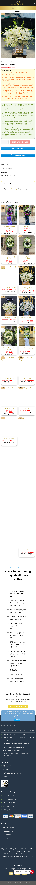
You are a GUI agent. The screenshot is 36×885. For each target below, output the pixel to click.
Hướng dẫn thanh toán (10, 799)
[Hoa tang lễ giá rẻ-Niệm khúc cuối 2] (9, 245)
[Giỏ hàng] (13, 8)
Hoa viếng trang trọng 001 (27, 348)
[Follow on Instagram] (17, 865)
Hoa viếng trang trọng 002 (9, 227)
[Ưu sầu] (27, 482)
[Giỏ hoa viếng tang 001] (9, 306)
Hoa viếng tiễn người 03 (9, 438)
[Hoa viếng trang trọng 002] (9, 215)
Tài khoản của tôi (8, 766)
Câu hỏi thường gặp (9, 806)
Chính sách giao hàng (9, 803)
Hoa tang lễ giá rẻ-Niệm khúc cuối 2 (9, 257)
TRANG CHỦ (18, 8)
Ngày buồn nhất (9, 408)
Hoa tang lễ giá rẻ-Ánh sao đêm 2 (26, 257)
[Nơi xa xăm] (27, 397)
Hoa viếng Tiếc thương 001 (26, 318)
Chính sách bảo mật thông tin (12, 773)
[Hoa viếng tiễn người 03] (9, 427)
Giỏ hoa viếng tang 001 (9, 317)
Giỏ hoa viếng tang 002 (9, 287)
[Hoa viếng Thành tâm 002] (27, 275)
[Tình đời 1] (27, 215)
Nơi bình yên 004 (27, 378)
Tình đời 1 (26, 226)
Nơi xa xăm (27, 408)
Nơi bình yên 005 (9, 378)
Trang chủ (4, 62)
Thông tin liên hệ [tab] (6, 168)
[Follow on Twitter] (19, 865)
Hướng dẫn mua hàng (9, 796)
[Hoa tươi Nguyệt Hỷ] (18, 3)
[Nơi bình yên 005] (9, 366)
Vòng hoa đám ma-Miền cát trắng (9, 348)
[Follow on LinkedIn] (21, 865)
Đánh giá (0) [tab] (4, 164)
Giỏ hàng (6, 769)
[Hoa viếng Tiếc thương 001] (27, 306)
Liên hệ (5, 838)
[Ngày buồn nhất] (9, 397)
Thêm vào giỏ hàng (20, 142)
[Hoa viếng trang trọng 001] (27, 336)
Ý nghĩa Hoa (7, 834)
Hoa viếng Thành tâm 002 (27, 288)
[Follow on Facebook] (14, 865)
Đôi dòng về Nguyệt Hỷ (10, 827)
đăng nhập (13, 189)
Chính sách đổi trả (8, 810)
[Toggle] (8, 591)
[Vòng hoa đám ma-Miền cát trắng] (9, 336)
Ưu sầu (27, 550)
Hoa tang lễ (12, 62)
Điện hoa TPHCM (8, 831)
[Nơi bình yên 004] (27, 366)
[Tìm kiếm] (34, 3)
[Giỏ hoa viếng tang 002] (9, 275)
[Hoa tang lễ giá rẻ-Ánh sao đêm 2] (27, 245)
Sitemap (5, 776)
